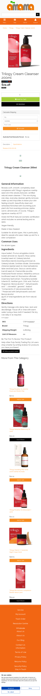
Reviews (5, 148)
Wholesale (20, 628)
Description (6, 144)
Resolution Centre (20, 623)
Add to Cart (21, 99)
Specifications (17, 144)
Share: (4, 81)
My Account (20, 614)
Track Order (20, 619)
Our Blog (20, 640)
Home (5, 28)
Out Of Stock (20, 439)
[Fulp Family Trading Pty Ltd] (20, 5)
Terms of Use (20, 652)
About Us (20, 635)
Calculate (21, 128)
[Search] (38, 14)
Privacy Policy (20, 657)
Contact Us (20, 645)
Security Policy (20, 666)
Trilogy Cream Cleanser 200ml (25, 28)
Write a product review (11, 351)
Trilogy (11, 28)
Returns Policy (20, 661)
